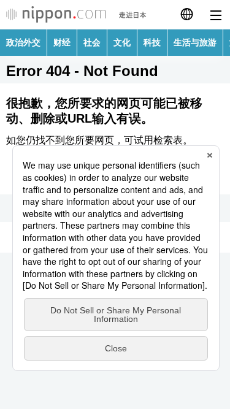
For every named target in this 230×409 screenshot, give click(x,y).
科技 (152, 42)
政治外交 (23, 42)
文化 (122, 42)
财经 (62, 42)
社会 (92, 42)
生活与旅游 (195, 42)
